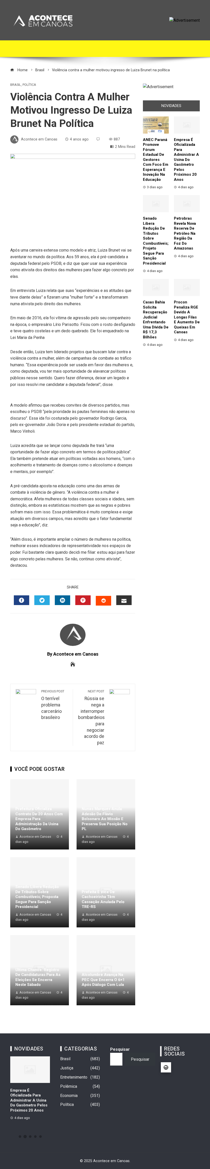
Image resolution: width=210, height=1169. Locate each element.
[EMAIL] (124, 600)
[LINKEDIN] (62, 600)
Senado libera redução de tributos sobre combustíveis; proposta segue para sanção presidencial (37, 896)
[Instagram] (166, 1067)
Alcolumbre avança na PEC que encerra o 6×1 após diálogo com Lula (103, 979)
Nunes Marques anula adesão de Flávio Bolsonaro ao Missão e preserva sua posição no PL (105, 819)
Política (29, 85)
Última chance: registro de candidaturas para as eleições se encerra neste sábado (37, 977)
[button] (20, 1136)
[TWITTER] (42, 600)
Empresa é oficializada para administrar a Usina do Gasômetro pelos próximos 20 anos (186, 159)
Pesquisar (120, 1049)
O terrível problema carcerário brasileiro (52, 704)
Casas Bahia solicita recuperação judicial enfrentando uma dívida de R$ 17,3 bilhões (156, 319)
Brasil (15, 85)
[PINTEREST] (83, 600)
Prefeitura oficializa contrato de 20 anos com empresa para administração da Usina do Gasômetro (39, 819)
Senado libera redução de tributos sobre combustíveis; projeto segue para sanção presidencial (156, 241)
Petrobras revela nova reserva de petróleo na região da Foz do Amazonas (185, 233)
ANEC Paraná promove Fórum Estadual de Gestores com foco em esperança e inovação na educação (155, 159)
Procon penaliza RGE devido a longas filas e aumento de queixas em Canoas (187, 317)
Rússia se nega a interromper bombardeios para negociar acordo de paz (91, 717)
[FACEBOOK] (21, 600)
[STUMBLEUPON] (103, 601)
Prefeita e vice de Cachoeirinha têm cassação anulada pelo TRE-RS (103, 899)
